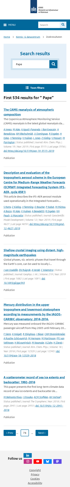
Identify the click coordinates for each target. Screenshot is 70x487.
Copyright (35, 470)
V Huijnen (27, 138)
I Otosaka (28, 397)
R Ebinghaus (29, 334)
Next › (41, 432)
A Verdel (36, 270)
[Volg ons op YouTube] (38, 461)
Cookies (35, 478)
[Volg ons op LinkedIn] (27, 455)
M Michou (60, 207)
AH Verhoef (55, 397)
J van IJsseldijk (11, 270)
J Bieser (39, 334)
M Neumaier (38, 342)
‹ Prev (9, 432)
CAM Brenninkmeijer (55, 334)
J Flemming (15, 138)
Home (7, 36)
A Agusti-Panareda (30, 129)
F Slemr (7, 334)
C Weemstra (47, 270)
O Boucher (39, 207)
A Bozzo (8, 211)
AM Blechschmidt (24, 133)
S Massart (57, 138)
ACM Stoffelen (41, 397)
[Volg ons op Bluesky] (47, 461)
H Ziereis (57, 342)
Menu (12, 24)
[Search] (63, 25)
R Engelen (54, 133)
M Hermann (34, 338)
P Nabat (50, 207)
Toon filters (37, 87)
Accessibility (35, 483)
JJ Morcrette (17, 215)
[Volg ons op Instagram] (28, 461)
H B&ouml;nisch (23, 342)
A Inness (8, 129)
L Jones (36, 138)
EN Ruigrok (25, 270)
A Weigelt (17, 334)
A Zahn (48, 342)
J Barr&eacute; (48, 129)
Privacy (35, 474)
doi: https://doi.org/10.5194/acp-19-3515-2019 (29, 151)
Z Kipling (45, 138)
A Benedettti (38, 211)
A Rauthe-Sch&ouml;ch (15, 338)
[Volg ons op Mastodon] (57, 461)
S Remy (7, 207)
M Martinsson (48, 338)
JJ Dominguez (41, 133)
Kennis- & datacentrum (28, 36)
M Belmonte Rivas (13, 397)
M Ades (16, 129)
